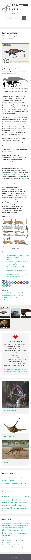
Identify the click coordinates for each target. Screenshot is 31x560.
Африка (14, 500)
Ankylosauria (15, 523)
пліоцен (14, 483)
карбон (15, 477)
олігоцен (17, 480)
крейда (13, 38)
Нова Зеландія (7, 505)
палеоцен (25, 480)
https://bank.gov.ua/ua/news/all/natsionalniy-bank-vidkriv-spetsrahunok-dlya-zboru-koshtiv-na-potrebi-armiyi (15, 371)
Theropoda (15, 547)
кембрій (20, 477)
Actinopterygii (5, 523)
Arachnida (20, 523)
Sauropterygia (5, 544)
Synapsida (16, 544)
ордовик (21, 480)
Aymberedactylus (10, 410)
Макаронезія (20, 502)
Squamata (11, 544)
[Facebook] (3, 282)
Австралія (14, 497)
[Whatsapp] (3, 285)
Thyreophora (22, 547)
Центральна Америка (12, 511)
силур (17, 483)
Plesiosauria (11, 538)
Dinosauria (13, 293)
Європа (5, 496)
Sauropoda (13, 542)
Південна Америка (18, 40)
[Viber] (27, 282)
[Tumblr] (15, 282)
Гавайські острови (21, 500)
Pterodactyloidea (6, 540)
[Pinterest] (21, 282)
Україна (4, 511)
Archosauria (25, 523)
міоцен (12, 481)
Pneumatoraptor (8, 299)
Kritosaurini (14, 295)
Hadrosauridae (21, 293)
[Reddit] (18, 282)
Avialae (21, 525)
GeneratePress (15, 557)
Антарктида (6, 500)
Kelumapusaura (6, 295)
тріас (21, 483)
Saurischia (6, 543)
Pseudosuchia (21, 538)
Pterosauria (14, 540)
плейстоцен (8, 483)
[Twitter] (9, 282)
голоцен (3, 477)
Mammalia (6, 536)
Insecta (18, 533)
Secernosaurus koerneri (8, 174)
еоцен (11, 477)
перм (3, 483)
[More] (9, 285)
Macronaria (23, 533)
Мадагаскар (13, 502)
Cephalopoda (5, 527)
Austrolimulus (9, 436)
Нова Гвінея (25, 502)
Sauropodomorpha (21, 542)
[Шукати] (24, 18)
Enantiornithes (13, 533)
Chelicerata (14, 527)
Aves (18, 525)
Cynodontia (22, 530)
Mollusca (17, 536)
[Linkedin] (24, 282)
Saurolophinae (13, 297)
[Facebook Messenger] (6, 285)
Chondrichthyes (21, 527)
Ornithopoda (5, 297)
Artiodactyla (13, 525)
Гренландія (5, 502)
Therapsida (9, 547)
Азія (27, 496)
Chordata (6, 293)
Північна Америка (19, 508)
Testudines (4, 547)
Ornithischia (21, 295)
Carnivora (25, 525)
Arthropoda (6, 525)
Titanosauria (5, 549)
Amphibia (11, 523)
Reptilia (20, 540)
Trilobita (9, 549)
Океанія (13, 505)
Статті (6, 290)
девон (7, 477)
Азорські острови (21, 497)
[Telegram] (12, 282)
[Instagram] (6, 282)
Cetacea (10, 527)
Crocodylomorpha (15, 530)
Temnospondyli (23, 544)
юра (24, 483)
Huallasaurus (24, 178)
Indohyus (7, 462)
